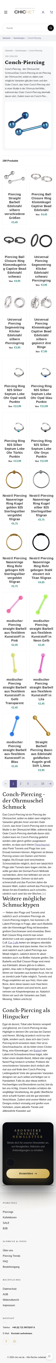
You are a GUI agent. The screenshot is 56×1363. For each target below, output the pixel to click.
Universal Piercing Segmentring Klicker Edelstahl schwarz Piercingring (41, 268)
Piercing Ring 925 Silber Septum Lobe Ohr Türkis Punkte (14, 448)
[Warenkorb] (51, 12)
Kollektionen (10, 1217)
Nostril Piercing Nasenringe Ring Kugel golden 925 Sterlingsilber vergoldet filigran (15, 507)
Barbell (38, 1050)
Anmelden (26, 1173)
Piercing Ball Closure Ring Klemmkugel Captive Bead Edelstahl (41, 202)
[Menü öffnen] (5, 12)
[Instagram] (14, 1341)
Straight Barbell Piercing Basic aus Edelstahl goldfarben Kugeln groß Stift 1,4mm (41, 753)
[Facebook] (6, 1341)
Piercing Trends (11, 1256)
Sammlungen (19, 38)
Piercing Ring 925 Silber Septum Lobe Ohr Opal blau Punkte (41, 393)
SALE (6, 1223)
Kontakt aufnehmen (21, 1333)
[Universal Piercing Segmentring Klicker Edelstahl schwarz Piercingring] (41, 240)
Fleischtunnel (42, 844)
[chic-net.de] (24, 12)
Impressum (9, 1305)
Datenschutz (10, 1289)
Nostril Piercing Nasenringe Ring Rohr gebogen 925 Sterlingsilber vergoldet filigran (15, 569)
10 (42, 783)
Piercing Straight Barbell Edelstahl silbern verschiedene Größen (15, 206)
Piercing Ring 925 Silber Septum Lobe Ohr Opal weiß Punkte (15, 393)
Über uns (8, 1250)
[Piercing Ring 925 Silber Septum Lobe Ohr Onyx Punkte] (41, 424)
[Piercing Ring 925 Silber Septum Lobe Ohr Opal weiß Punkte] (15, 370)
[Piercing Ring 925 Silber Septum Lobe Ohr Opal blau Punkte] (41, 370)
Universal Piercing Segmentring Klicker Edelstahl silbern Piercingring (14, 331)
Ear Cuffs (13, 942)
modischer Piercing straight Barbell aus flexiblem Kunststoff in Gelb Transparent (15, 691)
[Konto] (43, 12)
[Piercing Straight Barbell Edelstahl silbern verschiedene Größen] (15, 178)
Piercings (8, 1212)
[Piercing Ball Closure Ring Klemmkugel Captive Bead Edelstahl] (41, 178)
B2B (5, 1228)
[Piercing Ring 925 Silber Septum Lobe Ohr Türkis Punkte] (15, 424)
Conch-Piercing (34, 38)
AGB (5, 1294)
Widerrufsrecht (11, 1299)
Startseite (6, 38)
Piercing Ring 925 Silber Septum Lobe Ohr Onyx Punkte (41, 448)
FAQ (5, 1261)
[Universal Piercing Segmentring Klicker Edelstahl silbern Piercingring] (15, 303)
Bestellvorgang (11, 1267)
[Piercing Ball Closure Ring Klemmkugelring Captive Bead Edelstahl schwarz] (15, 240)
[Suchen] (51, 28)
